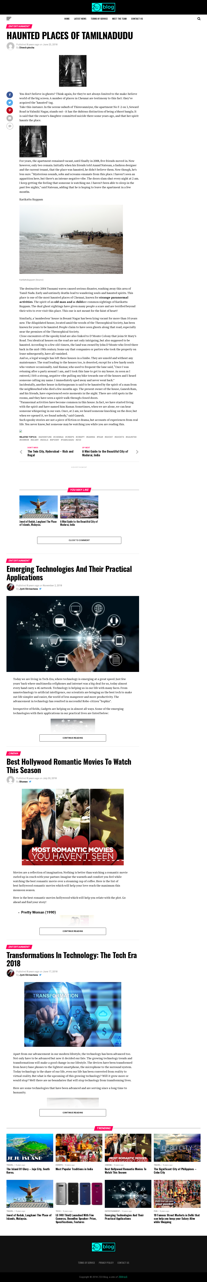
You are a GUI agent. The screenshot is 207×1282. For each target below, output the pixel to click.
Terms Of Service (99, 18)
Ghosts (120, 437)
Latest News (80, 18)
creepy (81, 437)
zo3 (79, 440)
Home (67, 18)
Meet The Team (119, 18)
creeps (70, 437)
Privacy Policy (106, 1262)
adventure (46, 437)
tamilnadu (68, 440)
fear (100, 437)
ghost (109, 437)
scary (35, 440)
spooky (55, 440)
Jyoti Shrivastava (28, 589)
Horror (25, 440)
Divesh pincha (26, 47)
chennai (59, 437)
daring (91, 437)
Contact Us (137, 18)
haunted (131, 437)
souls (45, 440)
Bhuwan (23, 781)
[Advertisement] (79, 477)
